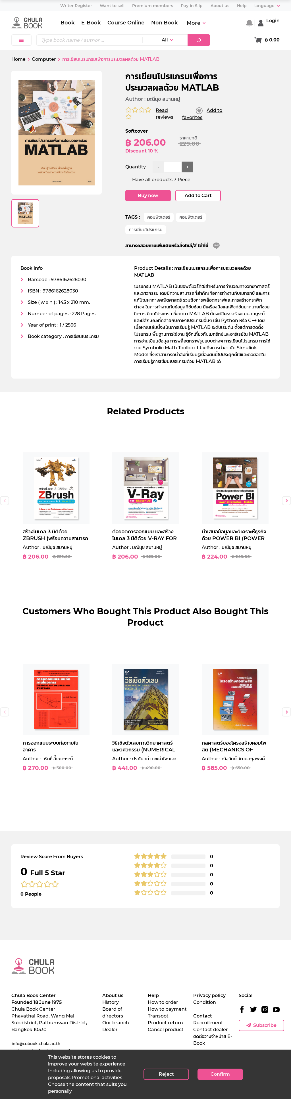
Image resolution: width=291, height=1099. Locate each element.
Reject (166, 1074)
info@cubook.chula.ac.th (35, 1043)
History (110, 1002)
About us (112, 995)
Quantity (135, 167)
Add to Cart (198, 195)
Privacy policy (209, 995)
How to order (163, 1002)
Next (286, 500)
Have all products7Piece (161, 179)
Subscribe (265, 1025)
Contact (202, 1016)
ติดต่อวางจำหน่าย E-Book (212, 1040)
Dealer (110, 1029)
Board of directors (112, 1012)
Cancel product (166, 1029)
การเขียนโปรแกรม (146, 229)
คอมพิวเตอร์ (158, 217)
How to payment (167, 1009)
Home (18, 59)
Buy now (148, 195)
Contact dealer (210, 1029)
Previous (4, 500)
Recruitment (208, 1022)
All (165, 40)
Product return (165, 1022)
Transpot (158, 1016)
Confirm (220, 1074)
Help (153, 995)
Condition (204, 1002)
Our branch (115, 1022)
